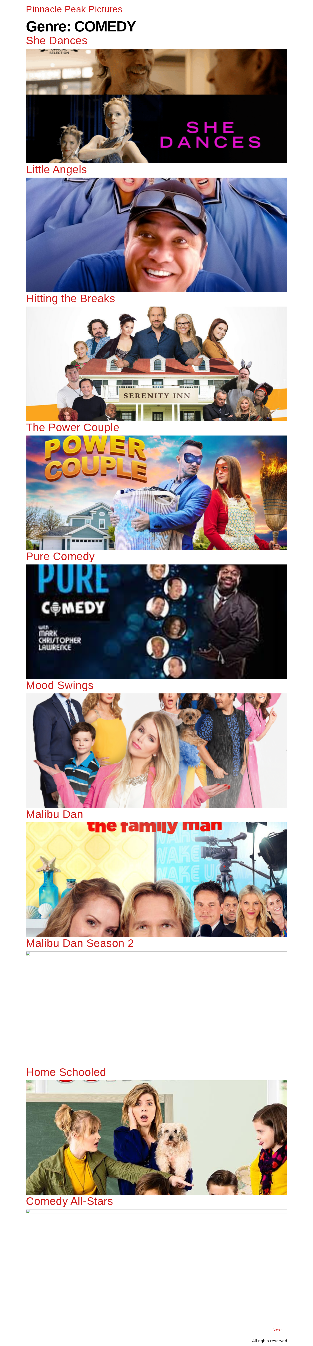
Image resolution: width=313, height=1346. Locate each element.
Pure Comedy (60, 556)
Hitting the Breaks (70, 298)
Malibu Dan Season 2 (80, 943)
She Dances (56, 40)
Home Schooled (66, 1072)
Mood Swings (60, 685)
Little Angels (56, 169)
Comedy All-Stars (69, 1201)
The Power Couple (72, 427)
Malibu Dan (54, 814)
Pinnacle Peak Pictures (74, 9)
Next (280, 1330)
